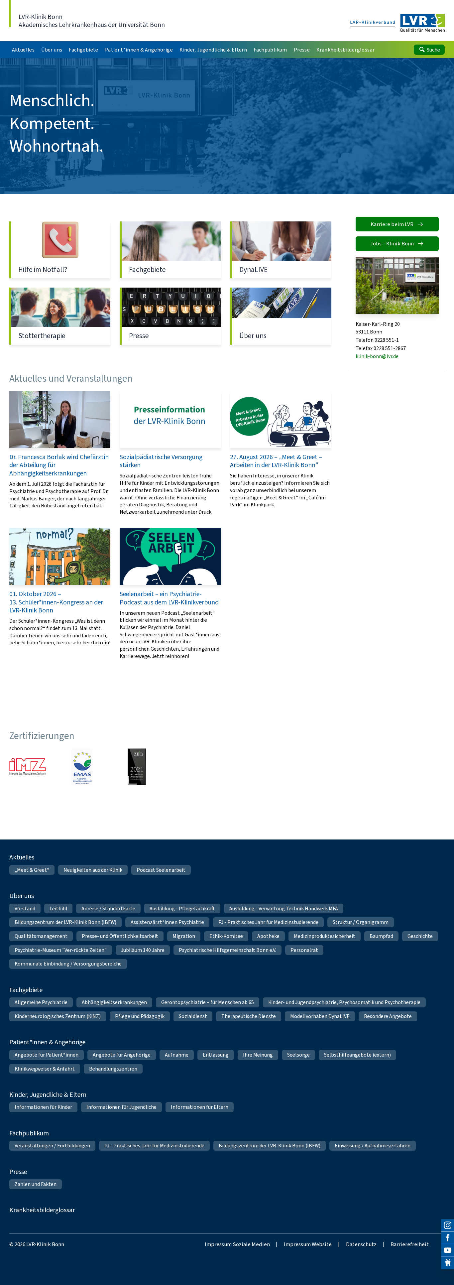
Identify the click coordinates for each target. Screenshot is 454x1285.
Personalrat (304, 950)
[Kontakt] (447, 1262)
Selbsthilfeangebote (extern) (357, 1054)
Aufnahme (176, 1054)
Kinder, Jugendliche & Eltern (47, 1094)
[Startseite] (397, 23)
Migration (183, 936)
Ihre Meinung (258, 1054)
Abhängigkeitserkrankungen (114, 1002)
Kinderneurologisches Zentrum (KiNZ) (58, 1016)
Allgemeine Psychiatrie (41, 1002)
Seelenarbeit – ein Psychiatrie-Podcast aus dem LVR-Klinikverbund (170, 594)
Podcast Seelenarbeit (161, 869)
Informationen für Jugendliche (121, 1106)
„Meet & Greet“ (32, 869)
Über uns (280, 316)
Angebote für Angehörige (122, 1054)
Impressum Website (308, 1244)
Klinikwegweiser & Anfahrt (45, 1068)
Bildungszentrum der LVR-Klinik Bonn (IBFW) (65, 922)
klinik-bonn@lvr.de (377, 356)
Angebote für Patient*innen (46, 1054)
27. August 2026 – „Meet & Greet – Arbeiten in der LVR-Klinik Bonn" (280, 453)
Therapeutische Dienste (248, 1016)
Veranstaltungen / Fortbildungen (52, 1145)
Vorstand (25, 908)
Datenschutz (361, 1244)
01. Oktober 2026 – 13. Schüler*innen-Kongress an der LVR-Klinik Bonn (60, 594)
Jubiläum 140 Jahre (143, 950)
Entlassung (216, 1054)
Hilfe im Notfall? (60, 249)
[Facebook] (447, 1237)
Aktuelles (21, 857)
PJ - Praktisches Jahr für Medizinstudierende (268, 922)
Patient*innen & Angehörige (47, 1042)
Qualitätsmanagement (41, 936)
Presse (170, 316)
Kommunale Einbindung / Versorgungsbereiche (68, 963)
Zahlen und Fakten (36, 1184)
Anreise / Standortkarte (108, 908)
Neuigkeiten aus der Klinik (92, 869)
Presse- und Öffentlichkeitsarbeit (120, 936)
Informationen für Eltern (199, 1106)
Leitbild (58, 908)
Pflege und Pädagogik (140, 1016)
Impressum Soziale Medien (237, 1244)
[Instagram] (447, 1225)
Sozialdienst (193, 1016)
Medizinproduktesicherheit (324, 936)
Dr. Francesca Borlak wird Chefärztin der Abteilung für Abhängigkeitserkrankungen (60, 453)
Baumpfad (381, 936)
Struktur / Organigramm (361, 922)
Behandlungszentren (113, 1068)
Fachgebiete (170, 249)
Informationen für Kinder (43, 1106)
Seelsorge (298, 1054)
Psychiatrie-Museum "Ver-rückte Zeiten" (61, 950)
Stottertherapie (60, 316)
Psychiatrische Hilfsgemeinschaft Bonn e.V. (227, 950)
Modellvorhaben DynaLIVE (320, 1016)
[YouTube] (447, 1250)
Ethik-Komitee (226, 936)
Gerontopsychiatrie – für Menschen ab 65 (207, 1002)
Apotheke (268, 936)
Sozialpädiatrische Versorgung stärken (170, 453)
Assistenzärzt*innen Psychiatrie (167, 922)
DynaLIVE (280, 249)
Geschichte (420, 936)
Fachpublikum (29, 1133)
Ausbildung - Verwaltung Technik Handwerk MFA (283, 908)
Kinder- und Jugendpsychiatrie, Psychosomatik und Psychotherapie (344, 1002)
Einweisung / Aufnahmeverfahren (372, 1145)
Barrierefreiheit (410, 1244)
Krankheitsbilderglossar (42, 1210)
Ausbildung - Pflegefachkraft (182, 908)
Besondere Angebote (388, 1016)
